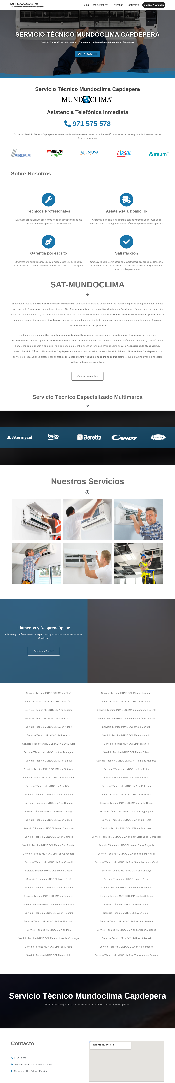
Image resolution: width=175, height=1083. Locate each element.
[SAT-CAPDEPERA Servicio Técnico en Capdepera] (27, 5)
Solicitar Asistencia (154, 5)
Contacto (133, 5)
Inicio (86, 5)
